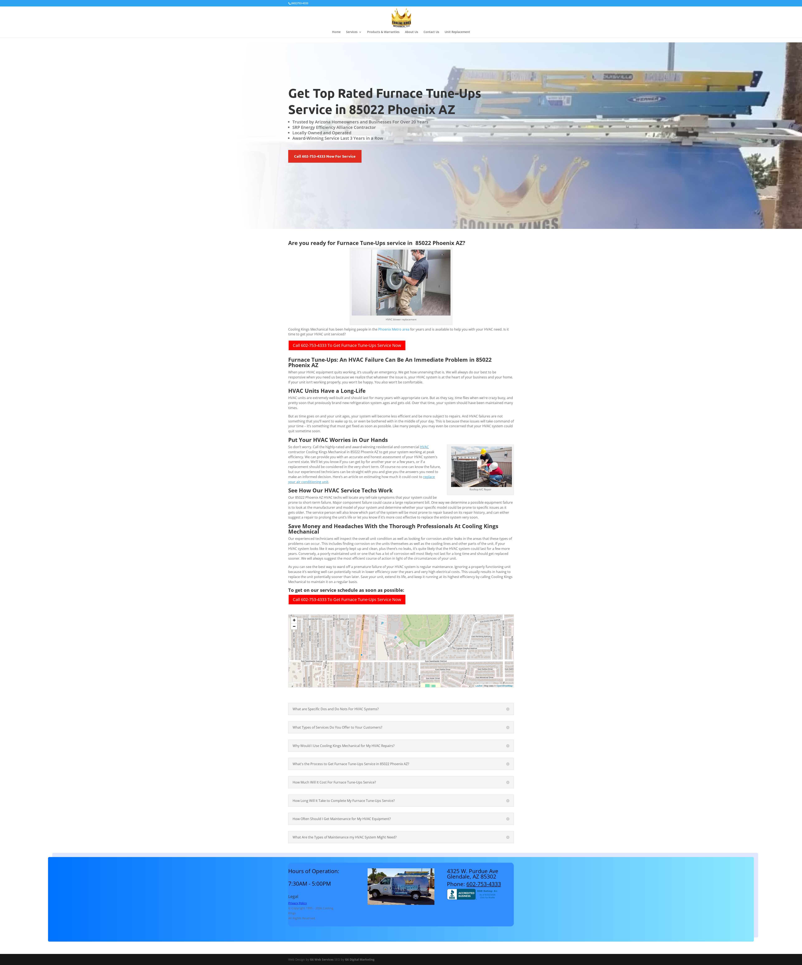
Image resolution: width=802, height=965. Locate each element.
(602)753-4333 (299, 3)
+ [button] (294, 620)
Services (352, 32)
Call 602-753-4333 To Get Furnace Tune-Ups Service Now (347, 345)
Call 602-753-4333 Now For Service (325, 156)
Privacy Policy (297, 903)
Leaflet (478, 685)
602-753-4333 (483, 884)
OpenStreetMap (504, 685)
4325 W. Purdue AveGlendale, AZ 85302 (472, 873)
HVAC (424, 447)
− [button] (294, 626)
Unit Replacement (457, 32)
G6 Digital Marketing (359, 959)
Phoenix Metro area (393, 329)
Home (336, 32)
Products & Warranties (383, 32)
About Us (411, 32)
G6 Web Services (322, 959)
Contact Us (431, 32)
